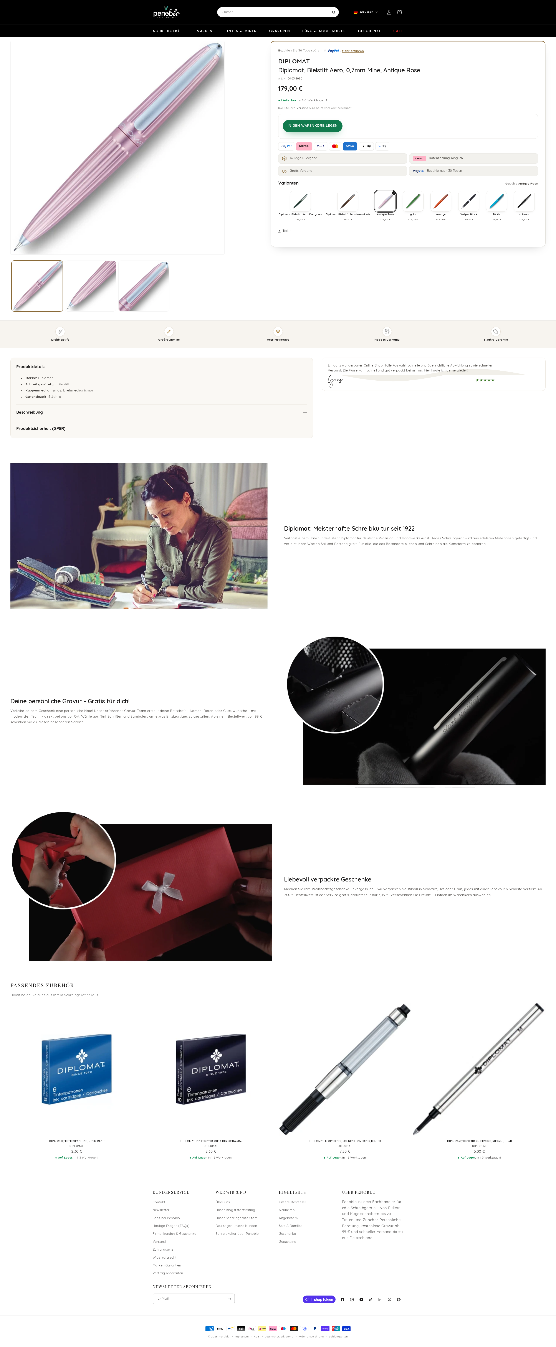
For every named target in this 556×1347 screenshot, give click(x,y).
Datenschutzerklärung (279, 1336)
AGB (256, 1336)
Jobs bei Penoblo (166, 1218)
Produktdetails (30, 367)
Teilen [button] (287, 231)
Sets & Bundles (290, 1226)
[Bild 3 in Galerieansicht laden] (143, 286)
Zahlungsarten (164, 1249)
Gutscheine (287, 1242)
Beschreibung (29, 413)
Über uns (223, 1202)
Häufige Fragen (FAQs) (171, 1226)
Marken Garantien (167, 1265)
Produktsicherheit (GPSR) (41, 429)
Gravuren (279, 31)
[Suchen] (334, 12)
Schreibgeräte (169, 31)
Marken (205, 31)
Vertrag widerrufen (168, 1273)
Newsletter (161, 1210)
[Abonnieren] (229, 1299)
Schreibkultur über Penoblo (237, 1234)
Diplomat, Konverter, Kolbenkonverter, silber (345, 1141)
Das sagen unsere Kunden (236, 1226)
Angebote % (288, 1218)
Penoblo (224, 1336)
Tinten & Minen (241, 31)
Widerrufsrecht (165, 1258)
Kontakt (159, 1202)
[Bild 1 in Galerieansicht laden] (37, 286)
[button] (399, 12)
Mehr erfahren (353, 51)
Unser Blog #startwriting (235, 1210)
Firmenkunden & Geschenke (174, 1234)
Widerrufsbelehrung (311, 1336)
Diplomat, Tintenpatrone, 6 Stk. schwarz (211, 1141)
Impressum (242, 1336)
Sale (398, 31)
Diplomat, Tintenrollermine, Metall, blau (479, 1141)
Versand (302, 108)
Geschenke (369, 31)
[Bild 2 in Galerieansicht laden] (90, 286)
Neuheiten (287, 1210)
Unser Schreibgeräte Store (237, 1218)
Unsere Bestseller (292, 1202)
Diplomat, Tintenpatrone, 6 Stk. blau (76, 1141)
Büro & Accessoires (324, 31)
